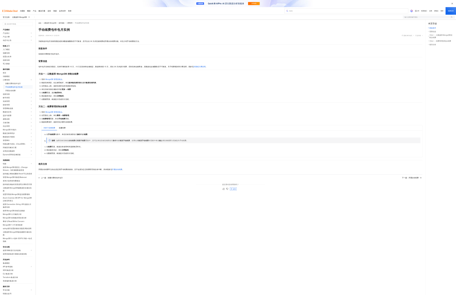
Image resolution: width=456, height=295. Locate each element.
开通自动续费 (117, 169)
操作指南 (61, 23)
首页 (39, 23)
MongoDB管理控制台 (53, 79)
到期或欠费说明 (200, 66)
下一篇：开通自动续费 (410, 177)
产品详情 (418, 35)
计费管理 (69, 23)
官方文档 (6, 17)
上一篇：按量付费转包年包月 (52, 177)
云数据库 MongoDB (19, 17)
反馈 (234, 189)
